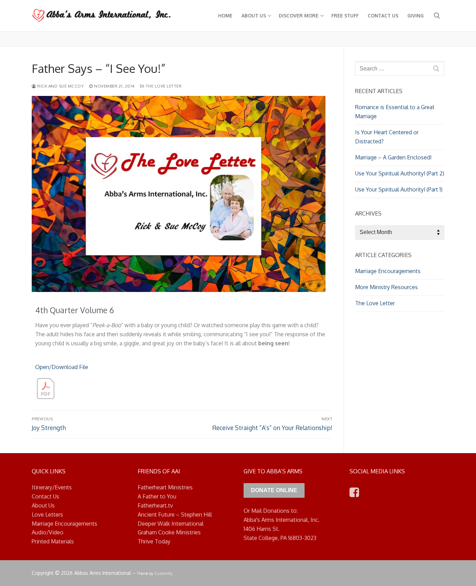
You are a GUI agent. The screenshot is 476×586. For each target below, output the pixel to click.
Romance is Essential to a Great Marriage (395, 112)
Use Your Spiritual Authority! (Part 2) (399, 173)
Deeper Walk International (171, 523)
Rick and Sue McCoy (60, 86)
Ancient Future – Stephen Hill (175, 514)
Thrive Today (154, 541)
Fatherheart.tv (155, 505)
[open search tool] (437, 16)
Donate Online (274, 490)
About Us (43, 505)
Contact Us (45, 496)
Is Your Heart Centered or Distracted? (387, 137)
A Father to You (157, 496)
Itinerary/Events (52, 487)
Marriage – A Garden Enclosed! (393, 157)
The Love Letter (163, 86)
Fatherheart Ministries (165, 487)
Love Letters (47, 514)
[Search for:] (399, 68)
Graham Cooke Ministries (169, 532)
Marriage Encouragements (388, 271)
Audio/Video (47, 532)
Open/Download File (61, 366)
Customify (163, 573)
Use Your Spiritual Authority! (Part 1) (399, 189)
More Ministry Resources (386, 287)
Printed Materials (53, 541)
